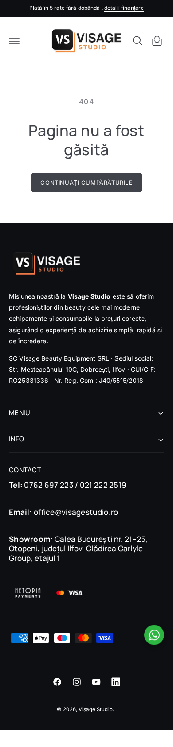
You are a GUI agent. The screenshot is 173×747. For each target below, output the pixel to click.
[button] (14, 41)
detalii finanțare (124, 7)
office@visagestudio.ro (76, 512)
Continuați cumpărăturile (86, 182)
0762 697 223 (41, 485)
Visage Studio (96, 709)
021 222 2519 (103, 485)
